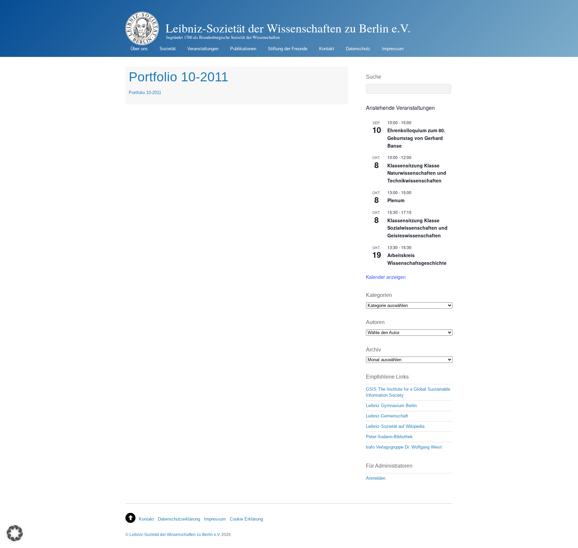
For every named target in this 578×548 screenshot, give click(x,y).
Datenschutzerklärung (179, 519)
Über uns (139, 48)
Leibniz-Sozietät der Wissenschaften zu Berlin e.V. (174, 534)
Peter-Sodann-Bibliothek (389, 436)
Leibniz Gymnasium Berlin (391, 405)
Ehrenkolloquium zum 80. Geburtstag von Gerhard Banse (416, 138)
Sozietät (168, 48)
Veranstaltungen (202, 48)
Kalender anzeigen (386, 276)
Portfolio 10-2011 (145, 92)
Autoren (375, 322)
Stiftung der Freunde (287, 48)
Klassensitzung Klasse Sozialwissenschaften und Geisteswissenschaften (417, 228)
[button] (14, 533)
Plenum (395, 200)
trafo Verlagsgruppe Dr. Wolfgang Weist (404, 447)
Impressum (393, 48)
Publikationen (243, 48)
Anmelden (375, 478)
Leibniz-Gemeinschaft (387, 415)
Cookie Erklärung (246, 519)
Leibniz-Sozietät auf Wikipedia (395, 426)
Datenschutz (358, 48)
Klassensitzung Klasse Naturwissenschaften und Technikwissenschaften (416, 173)
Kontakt (326, 48)
